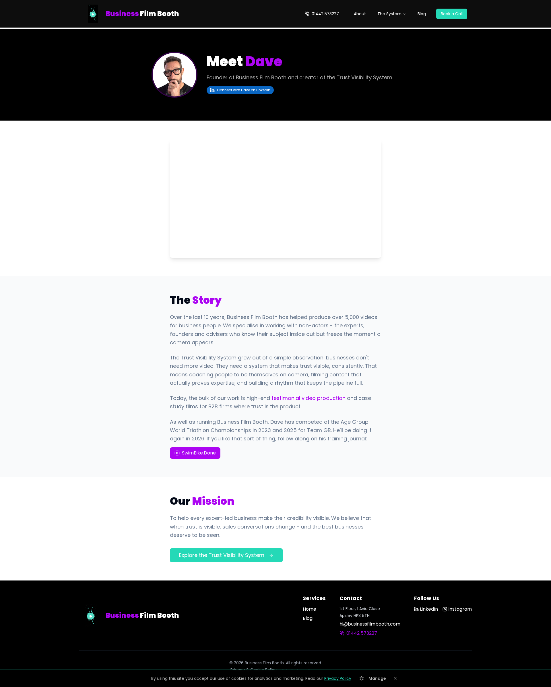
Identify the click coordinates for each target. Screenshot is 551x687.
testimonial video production (308, 398)
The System (389, 14)
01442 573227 (325, 14)
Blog (422, 14)
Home (309, 609)
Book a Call (452, 14)
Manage (377, 678)
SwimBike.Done (199, 453)
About (360, 14)
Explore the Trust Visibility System (221, 555)
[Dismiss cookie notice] (395, 678)
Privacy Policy (337, 678)
